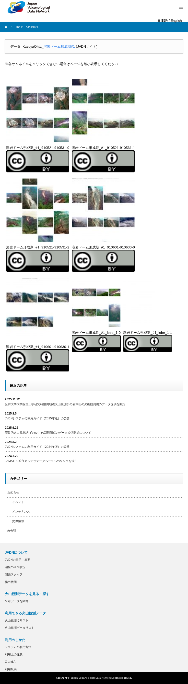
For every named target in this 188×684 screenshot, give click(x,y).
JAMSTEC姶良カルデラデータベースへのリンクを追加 (41, 461)
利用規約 (11, 669)
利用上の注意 (14, 654)
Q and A (10, 661)
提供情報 (18, 521)
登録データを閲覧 (16, 601)
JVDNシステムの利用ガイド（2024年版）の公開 (37, 447)
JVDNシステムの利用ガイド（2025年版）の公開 (37, 418)
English (176, 20)
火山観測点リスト (16, 620)
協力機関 (11, 582)
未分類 (11, 530)
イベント (18, 502)
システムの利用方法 (18, 647)
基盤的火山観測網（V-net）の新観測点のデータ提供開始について (48, 432)
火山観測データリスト (19, 627)
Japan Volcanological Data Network (91, 677)
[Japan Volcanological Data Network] (28, 7)
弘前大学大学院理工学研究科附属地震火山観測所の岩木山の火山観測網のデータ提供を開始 (65, 404)
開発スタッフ (14, 574)
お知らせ (13, 492)
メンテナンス (21, 511)
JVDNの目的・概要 (17, 559)
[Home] (7, 27)
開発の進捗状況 (15, 567)
